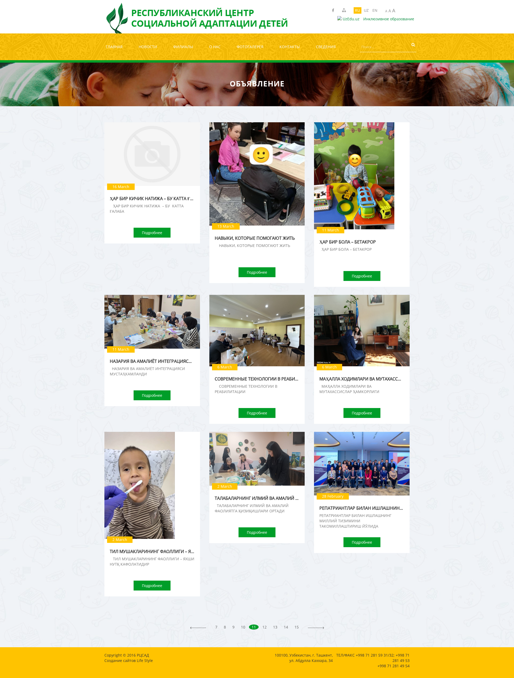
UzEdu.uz (351, 18)
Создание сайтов (120, 660)
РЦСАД (143, 655)
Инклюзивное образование (388, 18)
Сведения (326, 46)
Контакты (289, 46)
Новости (148, 46)
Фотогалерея (250, 46)
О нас (215, 46)
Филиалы (183, 46)
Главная (114, 46)
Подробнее (152, 232)
